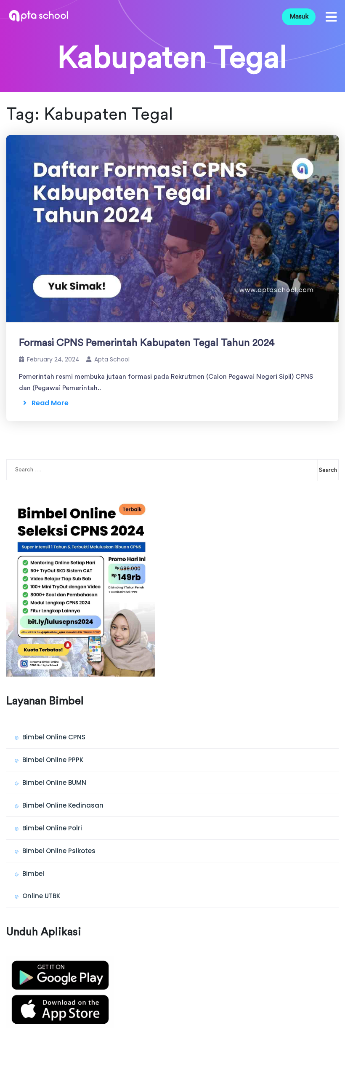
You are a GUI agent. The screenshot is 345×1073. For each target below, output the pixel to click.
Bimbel (33, 873)
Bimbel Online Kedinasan (63, 805)
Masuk (298, 16)
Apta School (112, 359)
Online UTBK (41, 895)
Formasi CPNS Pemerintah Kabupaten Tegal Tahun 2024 (147, 343)
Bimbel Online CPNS (53, 737)
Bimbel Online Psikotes (59, 850)
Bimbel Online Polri (52, 828)
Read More (48, 403)
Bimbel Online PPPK (52, 759)
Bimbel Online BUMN (54, 782)
